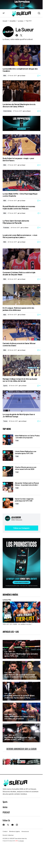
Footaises (6, 227)
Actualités (13, 21)
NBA (4, 75)
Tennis (5, 421)
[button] (3, 13)
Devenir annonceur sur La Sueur (21, 748)
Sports (5, 385)
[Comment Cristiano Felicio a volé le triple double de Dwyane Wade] (21, 259)
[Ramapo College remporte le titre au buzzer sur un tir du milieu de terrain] (21, 365)
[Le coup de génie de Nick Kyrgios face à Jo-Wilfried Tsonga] (21, 401)
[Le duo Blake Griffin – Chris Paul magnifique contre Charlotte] (21, 180)
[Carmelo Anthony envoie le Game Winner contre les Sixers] (21, 330)
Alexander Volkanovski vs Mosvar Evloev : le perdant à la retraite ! (27, 484)
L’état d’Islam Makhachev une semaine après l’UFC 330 (25, 452)
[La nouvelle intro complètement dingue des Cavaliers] (21, 55)
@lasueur (16, 517)
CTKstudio (21, 840)
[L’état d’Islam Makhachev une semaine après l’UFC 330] (8, 455)
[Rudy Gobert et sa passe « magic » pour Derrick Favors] (21, 144)
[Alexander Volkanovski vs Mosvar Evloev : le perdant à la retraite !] (8, 487)
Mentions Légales (14, 831)
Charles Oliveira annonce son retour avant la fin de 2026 (25, 468)
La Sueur (20, 21)
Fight (17, 440)
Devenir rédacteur (8, 835)
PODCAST (6, 812)
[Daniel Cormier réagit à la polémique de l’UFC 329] (8, 503)
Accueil (5, 21)
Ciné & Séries (7, 111)
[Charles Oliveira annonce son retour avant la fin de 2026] (8, 471)
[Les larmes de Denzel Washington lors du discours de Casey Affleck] (21, 90)
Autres (5, 807)
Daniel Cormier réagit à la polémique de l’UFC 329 (24, 500)
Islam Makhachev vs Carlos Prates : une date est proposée (27, 436)
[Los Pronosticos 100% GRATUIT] (21, 4)
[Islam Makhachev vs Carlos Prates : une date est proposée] (8, 440)
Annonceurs (25, 831)
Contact (5, 831)
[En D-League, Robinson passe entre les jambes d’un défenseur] (21, 294)
